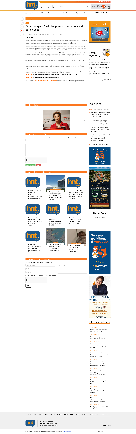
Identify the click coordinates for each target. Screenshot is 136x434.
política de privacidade (67, 431)
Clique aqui (29, 74)
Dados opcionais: (72, 137)
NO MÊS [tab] (106, 109)
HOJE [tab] (90, 109)
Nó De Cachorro (105, 13)
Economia (54, 13)
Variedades (85, 13)
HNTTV (97, 13)
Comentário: (28, 143)
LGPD (56, 425)
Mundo (92, 13)
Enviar (28, 285)
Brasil (73, 13)
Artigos (68, 13)
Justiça (32, 13)
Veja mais (106, 79)
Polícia (48, 13)
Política (37, 13)
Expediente (51, 425)
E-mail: (48, 137)
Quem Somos (43, 425)
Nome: (27, 137)
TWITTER (36, 81)
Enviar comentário (30, 165)
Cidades (43, 13)
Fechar (38, 165)
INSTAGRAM (44, 81)
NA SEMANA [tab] (98, 109)
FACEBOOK (53, 81)
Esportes (78, 13)
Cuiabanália (61, 13)
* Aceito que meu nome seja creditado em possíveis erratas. (41, 275)
